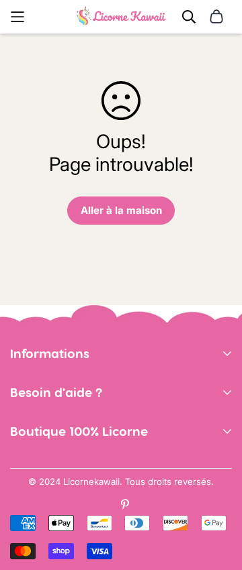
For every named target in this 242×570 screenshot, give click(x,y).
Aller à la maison (121, 210)
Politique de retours (57, 407)
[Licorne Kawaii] (121, 17)
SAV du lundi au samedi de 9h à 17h (93, 446)
